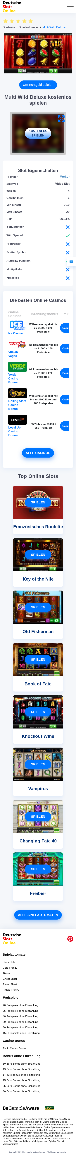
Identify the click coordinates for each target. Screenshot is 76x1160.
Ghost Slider (10, 978)
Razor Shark (10, 984)
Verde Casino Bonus (13, 378)
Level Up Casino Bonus (14, 431)
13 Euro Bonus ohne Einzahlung (21, 1069)
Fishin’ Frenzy (11, 989)
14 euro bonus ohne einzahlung (21, 1074)
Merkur (65, 176)
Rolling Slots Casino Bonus (17, 404)
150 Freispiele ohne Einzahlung (21, 1032)
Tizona (7, 973)
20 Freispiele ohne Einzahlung (20, 1005)
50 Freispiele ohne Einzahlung (20, 1021)
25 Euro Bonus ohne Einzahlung (21, 1085)
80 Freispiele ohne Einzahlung (20, 1027)
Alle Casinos (38, 453)
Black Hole (9, 962)
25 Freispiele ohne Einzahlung (20, 1010)
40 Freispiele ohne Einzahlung (20, 1016)
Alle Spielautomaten (38, 915)
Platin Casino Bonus (14, 1048)
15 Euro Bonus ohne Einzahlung (21, 1080)
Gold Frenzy (10, 967)
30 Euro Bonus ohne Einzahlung (21, 1091)
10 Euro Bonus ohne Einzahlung (21, 1063)
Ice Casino (15, 333)
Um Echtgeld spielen (38, 85)
